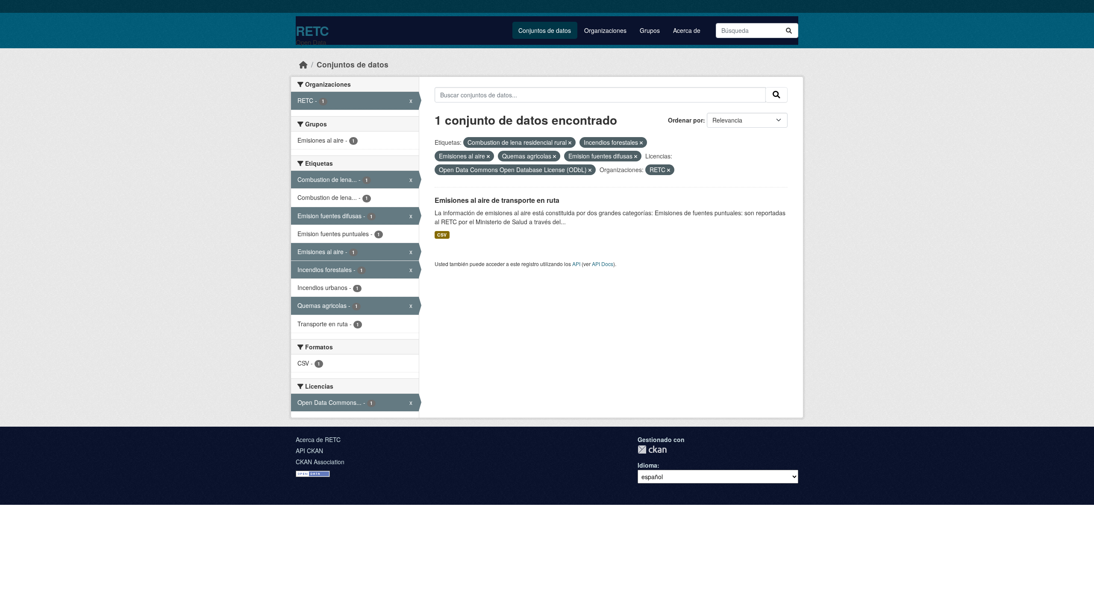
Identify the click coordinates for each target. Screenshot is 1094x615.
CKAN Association (320, 461)
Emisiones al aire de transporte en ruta (497, 200)
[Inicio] (303, 64)
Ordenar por (685, 120)
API (576, 263)
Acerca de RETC (318, 439)
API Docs (602, 263)
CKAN (652, 449)
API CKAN (309, 450)
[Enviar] (788, 30)
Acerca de (686, 30)
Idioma (647, 465)
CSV (442, 234)
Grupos (650, 30)
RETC (312, 30)
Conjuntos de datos (544, 30)
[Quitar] (569, 142)
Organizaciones (605, 30)
